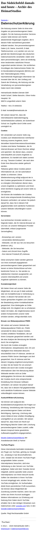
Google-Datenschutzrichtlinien (13, 509)
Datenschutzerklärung (20, 529)
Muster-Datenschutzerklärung (12, 438)
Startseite (4, 20)
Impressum (5, 529)
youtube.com (21, 506)
